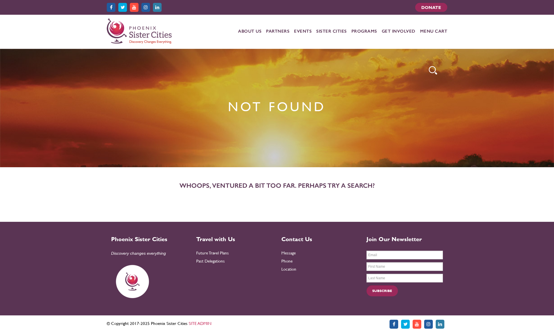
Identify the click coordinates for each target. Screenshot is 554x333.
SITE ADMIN (200, 323)
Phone (287, 261)
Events (303, 31)
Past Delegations (210, 261)
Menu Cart (434, 31)
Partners (277, 31)
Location (288, 269)
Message (288, 253)
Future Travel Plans (212, 253)
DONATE (431, 7)
